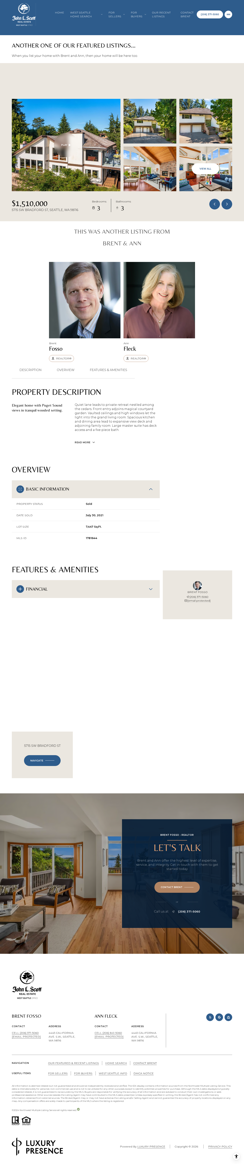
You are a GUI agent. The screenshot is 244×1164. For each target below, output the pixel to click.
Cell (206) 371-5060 (25, 1033)
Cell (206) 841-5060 (108, 1033)
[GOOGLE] (219, 1017)
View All (205, 168)
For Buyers (83, 1073)
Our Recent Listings (161, 14)
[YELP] (210, 1017)
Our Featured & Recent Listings (73, 1063)
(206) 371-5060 (210, 14)
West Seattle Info (113, 1073)
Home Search (116, 1063)
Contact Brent (187, 14)
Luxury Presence (151, 1146)
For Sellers (58, 1073)
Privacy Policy (220, 1146)
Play (64, 145)
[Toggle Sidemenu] (228, 14)
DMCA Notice (143, 1073)
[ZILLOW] (228, 1017)
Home (59, 12)
